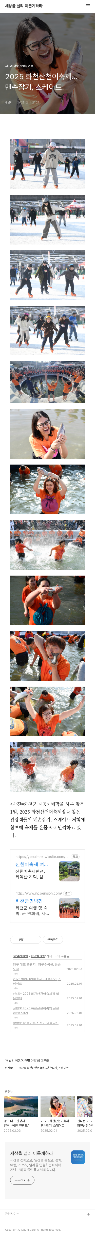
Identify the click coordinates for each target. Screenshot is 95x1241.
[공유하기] (29, 939)
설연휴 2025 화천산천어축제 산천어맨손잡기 (36, 1010)
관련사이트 (12, 1214)
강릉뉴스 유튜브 (15, 1231)
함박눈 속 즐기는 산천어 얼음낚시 (36, 1023)
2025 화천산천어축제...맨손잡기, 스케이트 (37, 981)
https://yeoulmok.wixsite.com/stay (41, 856)
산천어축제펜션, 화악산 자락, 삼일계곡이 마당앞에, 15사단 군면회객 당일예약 (31, 874)
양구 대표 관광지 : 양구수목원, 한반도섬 (37, 966)
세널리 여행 (20, 956)
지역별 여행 (38, 956)
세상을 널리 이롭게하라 (24, 6)
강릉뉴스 (10, 1223)
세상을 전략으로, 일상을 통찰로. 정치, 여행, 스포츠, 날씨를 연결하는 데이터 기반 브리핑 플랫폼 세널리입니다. (36, 1165)
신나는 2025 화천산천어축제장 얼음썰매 (36, 996)
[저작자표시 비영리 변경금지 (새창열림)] (70, 940)
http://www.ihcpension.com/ (38, 893)
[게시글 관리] (35, 939)
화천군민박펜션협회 (31, 901)
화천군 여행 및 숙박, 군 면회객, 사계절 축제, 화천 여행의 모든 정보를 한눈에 (32, 910)
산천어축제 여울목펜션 (32, 864)
